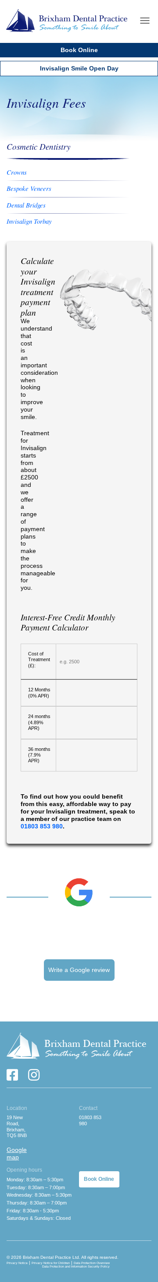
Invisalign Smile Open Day (79, 68)
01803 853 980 (42, 826)
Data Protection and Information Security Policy (76, 1266)
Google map (17, 1153)
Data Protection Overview (92, 1262)
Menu (144, 20)
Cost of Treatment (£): (39, 659)
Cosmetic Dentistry (38, 146)
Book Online (79, 49)
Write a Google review (79, 969)
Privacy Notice (17, 1262)
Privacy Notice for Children (51, 1262)
